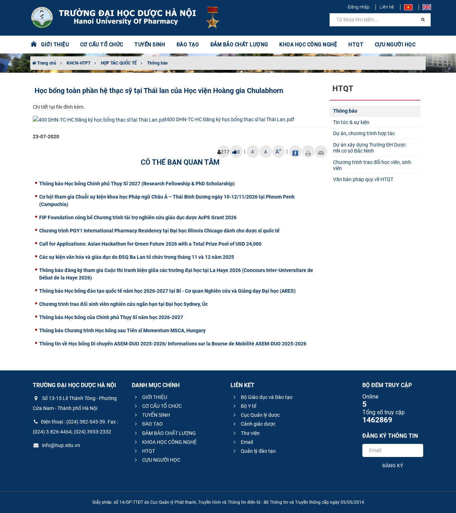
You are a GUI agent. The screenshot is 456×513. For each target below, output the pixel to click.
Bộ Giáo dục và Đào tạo (266, 397)
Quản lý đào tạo (258, 451)
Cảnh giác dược (257, 424)
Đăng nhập (358, 7)
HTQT (148, 451)
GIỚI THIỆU (154, 397)
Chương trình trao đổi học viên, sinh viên (372, 165)
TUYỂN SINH (149, 44)
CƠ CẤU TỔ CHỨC (161, 406)
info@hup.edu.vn (60, 445)
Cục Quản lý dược (260, 415)
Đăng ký (392, 465)
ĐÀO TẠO (152, 424)
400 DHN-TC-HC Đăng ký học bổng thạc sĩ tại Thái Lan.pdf (230, 119)
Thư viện (250, 433)
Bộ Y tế (248, 406)
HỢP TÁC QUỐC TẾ (119, 63)
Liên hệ (386, 7)
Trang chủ (46, 63)
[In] (308, 151)
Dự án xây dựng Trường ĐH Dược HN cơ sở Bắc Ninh (369, 148)
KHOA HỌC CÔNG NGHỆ (169, 442)
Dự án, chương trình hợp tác (364, 133)
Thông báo (157, 63)
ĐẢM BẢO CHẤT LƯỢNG (168, 433)
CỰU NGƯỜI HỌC (160, 460)
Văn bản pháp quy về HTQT (363, 179)
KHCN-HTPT (78, 63)
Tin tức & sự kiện (351, 122)
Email (246, 442)
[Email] (321, 151)
